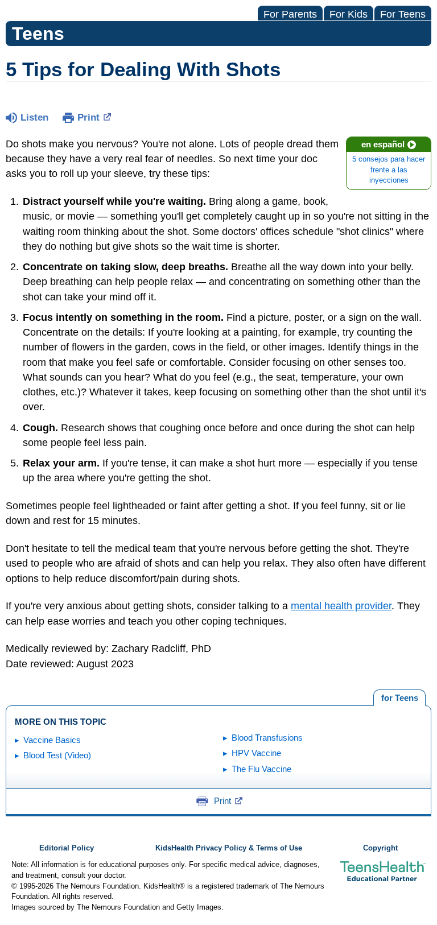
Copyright (380, 848)
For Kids (348, 14)
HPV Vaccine (256, 753)
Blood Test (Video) (57, 755)
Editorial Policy (66, 848)
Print (88, 117)
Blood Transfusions (267, 737)
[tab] (399, 698)
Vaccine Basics (52, 740)
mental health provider (341, 606)
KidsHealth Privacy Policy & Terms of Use (228, 848)
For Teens (403, 14)
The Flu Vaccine (261, 769)
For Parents (290, 14)
